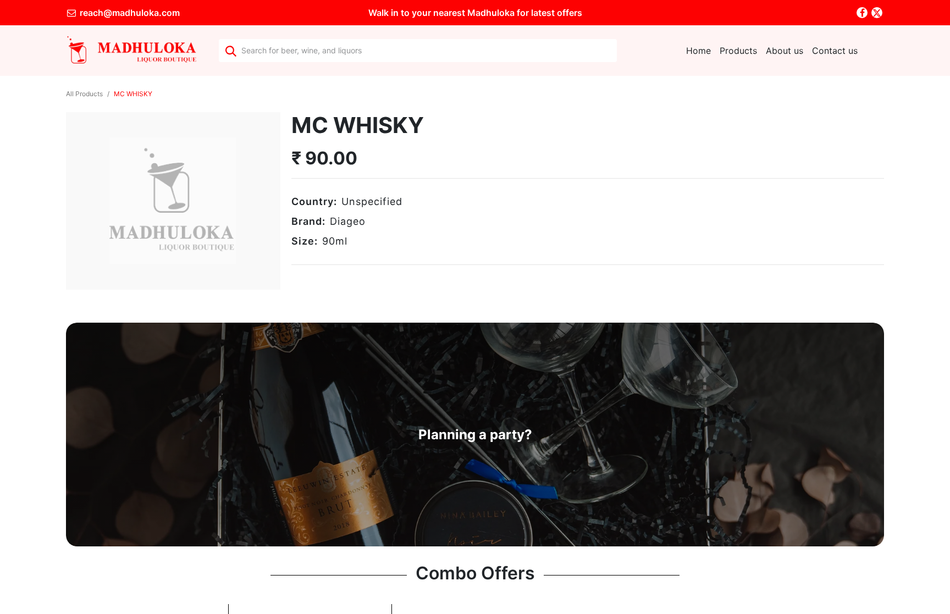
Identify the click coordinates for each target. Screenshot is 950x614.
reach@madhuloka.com (129, 12)
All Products (84, 94)
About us (784, 50)
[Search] (230, 50)
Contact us (835, 50)
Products (738, 50)
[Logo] (131, 50)
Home (698, 50)
